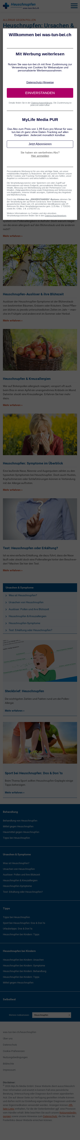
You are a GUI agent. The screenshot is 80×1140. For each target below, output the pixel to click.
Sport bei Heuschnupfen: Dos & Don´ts (24, 923)
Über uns (8, 1038)
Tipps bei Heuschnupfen (16, 837)
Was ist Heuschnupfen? (23, 595)
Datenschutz (10, 1044)
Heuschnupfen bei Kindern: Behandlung (24, 971)
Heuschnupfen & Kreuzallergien (27, 616)
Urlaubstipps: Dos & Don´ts (17, 928)
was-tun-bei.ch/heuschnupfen (19, 1032)
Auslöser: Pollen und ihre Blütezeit (29, 609)
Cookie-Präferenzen (14, 1051)
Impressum (9, 1069)
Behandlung (10, 811)
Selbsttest (9, 999)
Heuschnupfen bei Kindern (19, 950)
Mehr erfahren (14, 710)
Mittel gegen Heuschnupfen (18, 826)
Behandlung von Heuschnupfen (20, 820)
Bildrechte (8, 1063)
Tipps (6, 908)
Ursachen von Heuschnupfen (26, 602)
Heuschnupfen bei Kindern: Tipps (21, 934)
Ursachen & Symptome (20, 587)
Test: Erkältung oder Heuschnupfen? (30, 630)
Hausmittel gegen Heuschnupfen (21, 832)
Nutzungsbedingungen (15, 1057)
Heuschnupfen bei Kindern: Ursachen (23, 959)
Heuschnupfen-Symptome (24, 623)
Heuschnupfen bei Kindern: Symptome (24, 965)
